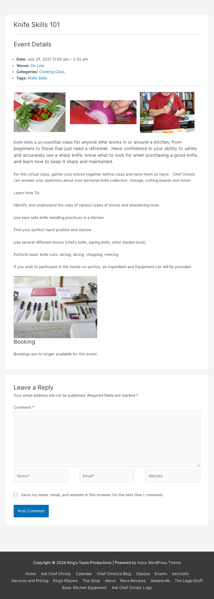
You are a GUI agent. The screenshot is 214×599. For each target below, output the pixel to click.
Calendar (84, 573)
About (110, 580)
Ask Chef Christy (56, 573)
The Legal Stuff (189, 580)
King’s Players (65, 580)
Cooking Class (52, 71)
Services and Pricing (29, 580)
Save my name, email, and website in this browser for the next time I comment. (92, 495)
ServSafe (180, 573)
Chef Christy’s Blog (114, 573)
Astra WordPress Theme (159, 562)
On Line (37, 65)
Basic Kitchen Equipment (84, 587)
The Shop (91, 580)
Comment (24, 407)
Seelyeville (160, 580)
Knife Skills (37, 78)
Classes (143, 573)
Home (30, 573)
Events (161, 573)
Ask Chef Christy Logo (132, 587)
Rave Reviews (133, 580)
